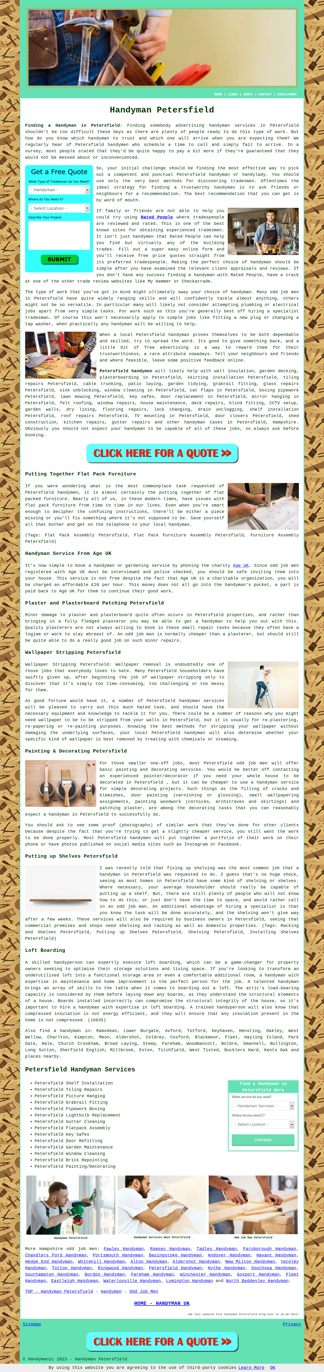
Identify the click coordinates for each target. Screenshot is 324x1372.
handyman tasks (203, 422)
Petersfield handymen (126, 371)
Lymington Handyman (189, 1281)
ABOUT (248, 94)
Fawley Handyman (124, 1248)
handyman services (232, 125)
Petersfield (150, 334)
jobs (234, 428)
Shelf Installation (89, 1083)
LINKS (232, 94)
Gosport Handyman (258, 1274)
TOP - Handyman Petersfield (59, 1291)
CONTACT (265, 94)
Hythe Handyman (226, 1268)
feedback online (223, 360)
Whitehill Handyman (101, 1261)
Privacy (292, 1324)
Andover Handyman (229, 1255)
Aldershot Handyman (196, 1261)
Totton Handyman (72, 1268)
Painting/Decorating (91, 1166)
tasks (106, 311)
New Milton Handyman (250, 1261)
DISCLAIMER (287, 94)
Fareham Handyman (152, 1274)
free (149, 347)
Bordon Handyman (105, 1274)
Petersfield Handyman (175, 1268)
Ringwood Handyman (120, 1268)
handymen (118, 144)
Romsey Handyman (170, 1248)
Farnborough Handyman (269, 1248)
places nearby (42, 1056)
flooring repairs (124, 409)
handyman (98, 138)
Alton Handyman (148, 1261)
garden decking (277, 371)
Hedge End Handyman (49, 1261)
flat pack (37, 505)
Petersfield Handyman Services (80, 1069)
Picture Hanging (85, 1096)
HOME (218, 94)
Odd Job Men (144, 1291)
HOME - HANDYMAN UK (162, 1303)
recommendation (226, 193)
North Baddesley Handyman (257, 1281)
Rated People (157, 217)
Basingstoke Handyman (175, 1255)
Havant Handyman (276, 1255)
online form (198, 249)
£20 (95, 584)
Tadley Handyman (217, 1248)
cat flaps (202, 390)
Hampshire (284, 422)
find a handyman (60, 1030)
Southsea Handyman (273, 1268)
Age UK (241, 565)
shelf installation (274, 409)
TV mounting (149, 416)
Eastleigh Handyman (74, 1281)
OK (272, 1367)
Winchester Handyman (205, 1274)
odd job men (81, 1248)
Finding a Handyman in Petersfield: (73, 125)
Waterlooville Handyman (132, 1281)
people (67, 151)
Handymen (111, 1291)
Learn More (251, 1367)
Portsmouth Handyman (118, 1255)
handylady (254, 174)
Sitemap (32, 1324)
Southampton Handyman (51, 1274)
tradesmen (242, 181)
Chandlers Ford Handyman (56, 1255)
